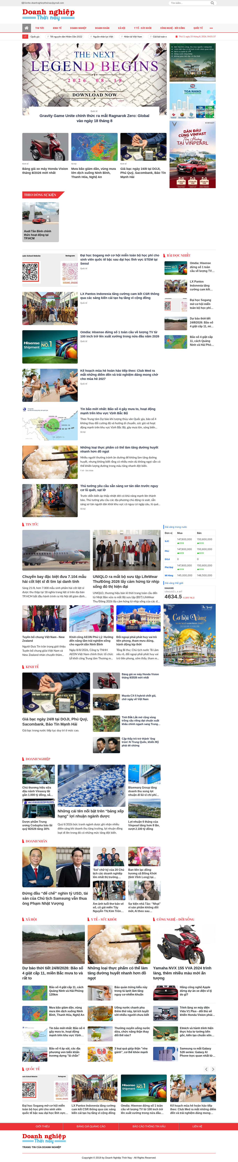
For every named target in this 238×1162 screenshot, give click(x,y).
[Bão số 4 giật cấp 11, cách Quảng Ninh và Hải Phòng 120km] (34, 990)
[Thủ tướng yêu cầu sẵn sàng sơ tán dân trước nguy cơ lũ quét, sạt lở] (50, 498)
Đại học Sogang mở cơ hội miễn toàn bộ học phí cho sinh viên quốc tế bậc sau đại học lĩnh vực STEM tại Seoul (119, 256)
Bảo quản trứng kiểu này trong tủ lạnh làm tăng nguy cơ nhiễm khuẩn (130, 988)
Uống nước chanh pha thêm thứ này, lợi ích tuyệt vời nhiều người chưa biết (131, 1008)
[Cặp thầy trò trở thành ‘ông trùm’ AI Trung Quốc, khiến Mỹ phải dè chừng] (106, 742)
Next (213, 1067)
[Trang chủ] (26, 28)
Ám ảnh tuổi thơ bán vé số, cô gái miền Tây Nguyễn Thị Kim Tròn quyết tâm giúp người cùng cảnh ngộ (108, 905)
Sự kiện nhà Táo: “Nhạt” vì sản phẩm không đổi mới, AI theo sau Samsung (144, 905)
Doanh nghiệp (38, 756)
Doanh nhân (36, 838)
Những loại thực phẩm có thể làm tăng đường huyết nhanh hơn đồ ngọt (118, 970)
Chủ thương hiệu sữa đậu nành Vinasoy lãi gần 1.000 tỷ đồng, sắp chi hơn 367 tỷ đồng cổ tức (37, 788)
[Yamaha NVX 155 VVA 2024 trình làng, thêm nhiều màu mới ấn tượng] (184, 941)
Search (212, 3)
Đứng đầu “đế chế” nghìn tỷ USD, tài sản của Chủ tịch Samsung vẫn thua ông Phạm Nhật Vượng (55, 895)
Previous (206, 1067)
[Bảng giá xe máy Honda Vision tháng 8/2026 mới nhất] (45, 147)
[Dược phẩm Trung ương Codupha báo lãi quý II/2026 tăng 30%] (38, 805)
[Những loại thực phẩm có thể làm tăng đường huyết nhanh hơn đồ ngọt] (50, 459)
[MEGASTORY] (193, 59)
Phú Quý (169, 564)
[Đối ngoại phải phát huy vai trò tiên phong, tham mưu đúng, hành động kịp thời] (138, 616)
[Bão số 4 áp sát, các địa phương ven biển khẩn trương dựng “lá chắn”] (34, 1051)
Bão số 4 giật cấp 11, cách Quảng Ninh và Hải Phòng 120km (66, 988)
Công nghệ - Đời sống (175, 917)
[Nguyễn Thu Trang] (193, 151)
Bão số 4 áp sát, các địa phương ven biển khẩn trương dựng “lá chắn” (64, 1049)
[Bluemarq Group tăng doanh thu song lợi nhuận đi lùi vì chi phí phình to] (144, 771)
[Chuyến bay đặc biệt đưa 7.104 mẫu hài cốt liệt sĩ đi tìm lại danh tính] (56, 547)
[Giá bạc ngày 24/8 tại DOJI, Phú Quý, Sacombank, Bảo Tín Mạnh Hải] (143, 147)
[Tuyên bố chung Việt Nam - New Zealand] (44, 616)
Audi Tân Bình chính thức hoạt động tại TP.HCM (37, 232)
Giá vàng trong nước (176, 524)
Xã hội (73, 164)
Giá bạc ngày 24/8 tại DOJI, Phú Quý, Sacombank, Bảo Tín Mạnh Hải (143, 173)
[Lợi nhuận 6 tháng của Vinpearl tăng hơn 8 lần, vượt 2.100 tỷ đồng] (144, 805)
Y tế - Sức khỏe (86, 468)
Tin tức (32, 522)
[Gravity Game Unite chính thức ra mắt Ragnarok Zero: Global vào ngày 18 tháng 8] (94, 79)
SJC (167, 538)
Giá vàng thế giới (174, 580)
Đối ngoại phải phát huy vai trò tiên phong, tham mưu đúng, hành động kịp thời (136, 638)
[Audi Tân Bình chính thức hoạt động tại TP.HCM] (40, 210)
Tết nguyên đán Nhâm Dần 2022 (50, 37)
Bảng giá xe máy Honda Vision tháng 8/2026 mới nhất (45, 171)
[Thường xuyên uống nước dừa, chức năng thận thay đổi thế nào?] (100, 1031)
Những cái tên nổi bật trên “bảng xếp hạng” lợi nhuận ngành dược (91, 811)
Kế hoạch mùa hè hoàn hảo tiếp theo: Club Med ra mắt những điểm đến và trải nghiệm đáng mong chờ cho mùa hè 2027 (119, 372)
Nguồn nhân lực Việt (88, 37)
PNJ (167, 548)
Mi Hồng (169, 572)
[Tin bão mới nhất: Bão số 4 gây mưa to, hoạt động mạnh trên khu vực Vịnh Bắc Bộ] (50, 421)
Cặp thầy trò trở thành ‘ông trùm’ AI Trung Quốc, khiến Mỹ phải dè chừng (140, 739)
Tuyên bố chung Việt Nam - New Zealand (43, 636)
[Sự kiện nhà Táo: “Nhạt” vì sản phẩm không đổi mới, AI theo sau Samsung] (144, 887)
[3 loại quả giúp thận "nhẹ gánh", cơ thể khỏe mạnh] (100, 1051)
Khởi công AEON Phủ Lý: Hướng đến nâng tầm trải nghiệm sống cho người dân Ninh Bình (91, 638)
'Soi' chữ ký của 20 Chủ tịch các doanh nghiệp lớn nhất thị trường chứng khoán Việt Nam (108, 871)
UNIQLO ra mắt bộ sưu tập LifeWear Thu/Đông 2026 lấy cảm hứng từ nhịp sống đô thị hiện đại (126, 579)
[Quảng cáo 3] (189, 632)
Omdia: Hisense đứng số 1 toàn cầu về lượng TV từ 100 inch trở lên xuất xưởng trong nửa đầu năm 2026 (142, 1106)
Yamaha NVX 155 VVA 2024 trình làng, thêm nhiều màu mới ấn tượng (182, 970)
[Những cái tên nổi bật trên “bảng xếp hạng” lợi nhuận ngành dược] (91, 783)
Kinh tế (25, 164)
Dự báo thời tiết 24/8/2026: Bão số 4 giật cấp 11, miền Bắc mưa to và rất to (52, 970)
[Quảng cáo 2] (193, 97)
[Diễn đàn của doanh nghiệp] (48, 15)
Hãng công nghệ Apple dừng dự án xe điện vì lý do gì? (196, 988)
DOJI (167, 556)
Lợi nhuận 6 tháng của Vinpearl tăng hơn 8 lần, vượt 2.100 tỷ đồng (144, 822)
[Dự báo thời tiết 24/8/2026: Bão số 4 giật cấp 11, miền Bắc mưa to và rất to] (53, 941)
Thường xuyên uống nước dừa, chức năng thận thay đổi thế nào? (132, 1029)
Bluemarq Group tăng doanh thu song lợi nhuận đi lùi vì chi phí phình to (142, 788)
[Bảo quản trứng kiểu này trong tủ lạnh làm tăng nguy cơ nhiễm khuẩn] (100, 990)
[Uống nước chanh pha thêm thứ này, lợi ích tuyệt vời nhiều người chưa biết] (100, 1010)
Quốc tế (94, 111)
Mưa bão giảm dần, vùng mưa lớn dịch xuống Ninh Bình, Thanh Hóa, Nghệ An (93, 173)
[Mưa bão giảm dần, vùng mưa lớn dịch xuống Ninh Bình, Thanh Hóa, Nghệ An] (94, 147)
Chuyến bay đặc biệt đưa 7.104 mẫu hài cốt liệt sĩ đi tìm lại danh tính (54, 576)
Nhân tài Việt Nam (117, 37)
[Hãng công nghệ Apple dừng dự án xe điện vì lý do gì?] (165, 990)
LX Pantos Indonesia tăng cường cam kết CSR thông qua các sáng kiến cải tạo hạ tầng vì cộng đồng (94, 1106)
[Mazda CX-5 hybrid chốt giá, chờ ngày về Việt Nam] (106, 699)
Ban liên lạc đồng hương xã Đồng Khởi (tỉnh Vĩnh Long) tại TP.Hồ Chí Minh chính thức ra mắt (142, 871)
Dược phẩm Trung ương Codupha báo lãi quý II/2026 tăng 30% (37, 822)
